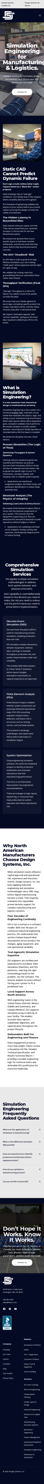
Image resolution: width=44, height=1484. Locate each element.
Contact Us (22, 92)
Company (6, 1349)
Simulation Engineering (32, 1450)
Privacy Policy (8, 1378)
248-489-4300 (8, 1299)
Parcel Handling (30, 1372)
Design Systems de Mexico (32, 4)
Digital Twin (17, 412)
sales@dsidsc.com (10, 1302)
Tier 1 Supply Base (31, 1354)
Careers (6, 1359)
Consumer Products (31, 1359)
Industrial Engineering (32, 1409)
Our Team (7, 1354)
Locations (6, 1364)
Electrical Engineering (32, 1389)
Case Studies (8, 1373)
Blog (4, 1369)
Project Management (32, 1437)
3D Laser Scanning (31, 1385)
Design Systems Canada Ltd (7, 4)
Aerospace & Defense (32, 1345)
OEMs (26, 1350)
